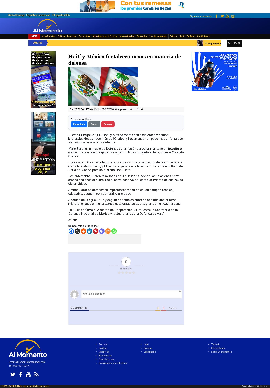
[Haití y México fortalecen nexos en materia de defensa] (103, 86)
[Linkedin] (89, 231)
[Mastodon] (102, 231)
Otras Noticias (48, 36)
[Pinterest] (95, 231)
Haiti (146, 344)
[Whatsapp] (114, 231)
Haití (181, 36)
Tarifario (190, 36)
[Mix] (108, 231)
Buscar (236, 43)
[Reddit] (83, 231)
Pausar (94, 124)
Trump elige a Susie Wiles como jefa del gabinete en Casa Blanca (206, 43)
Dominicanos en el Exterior (104, 36)
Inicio (34, 36)
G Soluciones (262, 386)
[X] (77, 231)
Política (61, 36)
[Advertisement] (104, 239)
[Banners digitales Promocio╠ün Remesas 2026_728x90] (135, 5)
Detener (108, 124)
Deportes (71, 36)
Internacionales (127, 36)
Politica (103, 348)
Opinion (148, 348)
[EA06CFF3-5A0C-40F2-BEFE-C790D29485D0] (43, 143)
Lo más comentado (158, 36)
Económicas (84, 36)
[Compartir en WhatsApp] (130, 109)
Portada (103, 344)
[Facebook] (71, 231)
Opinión (173, 36)
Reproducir (79, 124)
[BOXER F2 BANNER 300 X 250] (215, 71)
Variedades (142, 36)
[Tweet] (140, 109)
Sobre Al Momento (221, 351)
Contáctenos (203, 36)
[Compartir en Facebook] (135, 109)
